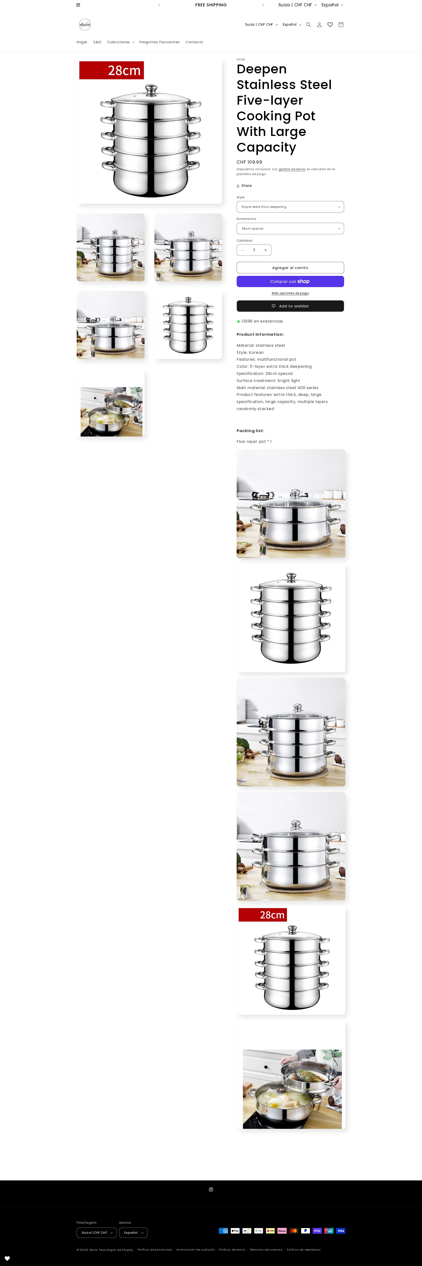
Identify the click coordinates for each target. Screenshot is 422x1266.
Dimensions (246, 218)
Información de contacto (196, 1250)
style (240, 197)
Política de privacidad (155, 1250)
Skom (94, 1250)
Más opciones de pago (290, 293)
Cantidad (244, 240)
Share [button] (247, 185)
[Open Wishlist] (330, 24)
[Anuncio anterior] (159, 5)
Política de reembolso (304, 1250)
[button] (120, 42)
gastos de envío (292, 169)
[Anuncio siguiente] (263, 5)
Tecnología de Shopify (116, 1250)
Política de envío (232, 1250)
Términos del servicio (266, 1250)
